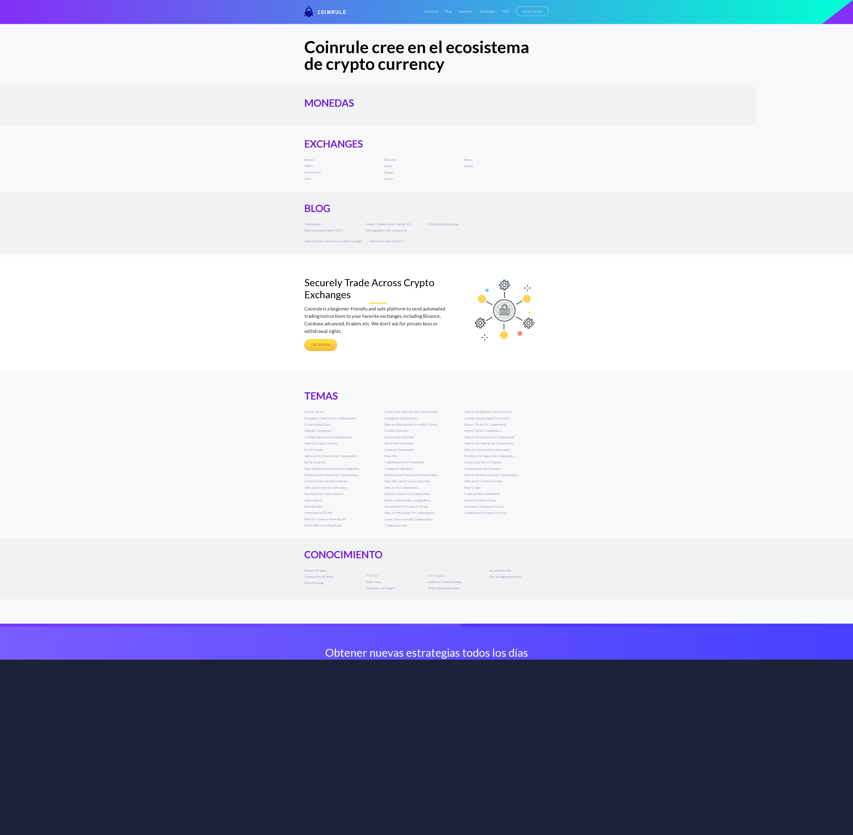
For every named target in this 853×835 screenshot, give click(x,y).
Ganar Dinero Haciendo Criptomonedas (408, 519)
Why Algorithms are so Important (386, 230)
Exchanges (487, 11)
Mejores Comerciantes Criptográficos (407, 500)
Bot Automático (313, 506)
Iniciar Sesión (532, 11)
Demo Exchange (314, 583)
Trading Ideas (312, 224)
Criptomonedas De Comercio (482, 469)
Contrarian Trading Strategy (445, 582)
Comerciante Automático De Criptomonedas (411, 412)
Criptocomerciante (395, 525)
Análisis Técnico (314, 412)
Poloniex (389, 172)
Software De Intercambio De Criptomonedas (491, 475)
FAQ (505, 11)
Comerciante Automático (399, 437)
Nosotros (431, 11)
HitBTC (308, 166)
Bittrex (388, 166)
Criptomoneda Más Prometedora (404, 462)
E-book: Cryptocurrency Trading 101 (388, 224)
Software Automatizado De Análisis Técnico (410, 424)
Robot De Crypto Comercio (320, 443)
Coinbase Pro (312, 172)
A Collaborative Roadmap (443, 224)
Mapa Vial (390, 456)
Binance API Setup (315, 570)
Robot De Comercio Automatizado (324, 519)
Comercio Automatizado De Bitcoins (326, 481)
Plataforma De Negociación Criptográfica (489, 456)
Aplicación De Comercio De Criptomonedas (330, 456)
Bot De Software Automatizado (323, 525)
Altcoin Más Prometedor (398, 443)
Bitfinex (468, 166)
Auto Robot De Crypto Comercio (323, 494)
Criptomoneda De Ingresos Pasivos (485, 513)
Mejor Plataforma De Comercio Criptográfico (331, 469)
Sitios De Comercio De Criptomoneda (487, 450)
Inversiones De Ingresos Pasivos (484, 506)
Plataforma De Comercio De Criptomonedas (331, 475)
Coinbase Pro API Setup (318, 577)
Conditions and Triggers (380, 588)
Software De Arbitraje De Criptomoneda (488, 443)
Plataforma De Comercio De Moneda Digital (411, 475)
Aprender (466, 11)
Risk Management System (505, 577)
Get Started (320, 344)
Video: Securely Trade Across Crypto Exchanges (333, 241)
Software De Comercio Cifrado (483, 481)
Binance (309, 160)
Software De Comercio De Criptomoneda (489, 437)
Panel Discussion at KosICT (386, 241)
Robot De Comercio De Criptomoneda (407, 494)
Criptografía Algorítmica (399, 469)
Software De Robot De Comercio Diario (488, 412)
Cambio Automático (396, 431)
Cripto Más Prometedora (399, 450)
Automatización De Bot (318, 513)
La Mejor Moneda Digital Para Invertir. (487, 418)
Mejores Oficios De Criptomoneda (485, 424)
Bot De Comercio (314, 462)
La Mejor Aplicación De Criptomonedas (328, 437)
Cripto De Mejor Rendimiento (482, 494)
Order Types (373, 582)
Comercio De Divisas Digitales (483, 462)
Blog (448, 11)
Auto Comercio (313, 500)
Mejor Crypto (472, 487)
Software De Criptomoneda (401, 487)
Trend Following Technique (443, 588)
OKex (307, 178)
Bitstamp (390, 160)
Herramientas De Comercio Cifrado (406, 506)
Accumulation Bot (500, 570)
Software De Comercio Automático (325, 487)
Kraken (388, 178)
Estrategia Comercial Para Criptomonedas (330, 418)
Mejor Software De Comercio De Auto (407, 481)
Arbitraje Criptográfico (318, 431)
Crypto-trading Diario (317, 424)
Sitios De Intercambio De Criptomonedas (409, 513)
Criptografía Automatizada (400, 418)
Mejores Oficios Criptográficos (483, 431)
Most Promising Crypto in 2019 (323, 230)
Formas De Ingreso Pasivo (480, 500)
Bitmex (468, 160)
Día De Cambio (313, 450)
